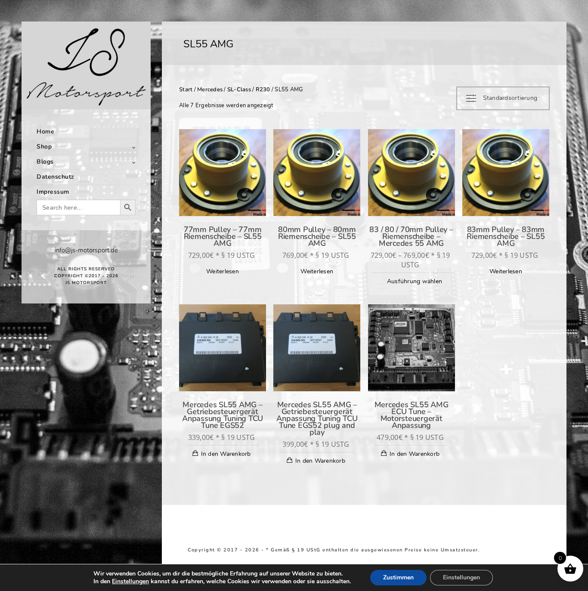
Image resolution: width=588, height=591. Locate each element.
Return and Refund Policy (517, 550)
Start (185, 89)
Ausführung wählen (414, 281)
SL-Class (239, 89)
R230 (263, 89)
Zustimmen (398, 577)
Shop (44, 146)
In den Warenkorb (226, 454)
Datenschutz (55, 177)
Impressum (53, 192)
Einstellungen (130, 581)
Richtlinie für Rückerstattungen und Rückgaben (253, 556)
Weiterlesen (222, 271)
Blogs (45, 162)
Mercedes (210, 89)
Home (45, 131)
